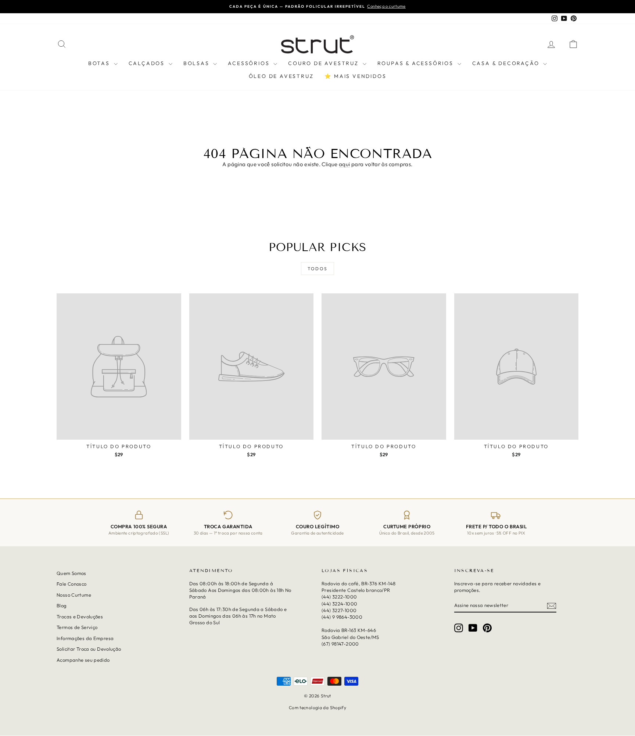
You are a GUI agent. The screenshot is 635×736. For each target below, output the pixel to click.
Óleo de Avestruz (281, 76)
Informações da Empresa (85, 638)
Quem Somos (71, 573)
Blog (62, 606)
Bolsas (197, 63)
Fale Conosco (72, 584)
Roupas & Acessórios (416, 63)
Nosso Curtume (74, 595)
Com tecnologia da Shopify (317, 707)
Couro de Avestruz (324, 63)
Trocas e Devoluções (80, 616)
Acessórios (250, 63)
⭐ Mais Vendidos (355, 76)
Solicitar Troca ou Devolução (89, 649)
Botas (100, 63)
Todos (318, 268)
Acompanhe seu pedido (83, 660)
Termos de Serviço (77, 627)
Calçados (148, 63)
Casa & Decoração (507, 63)
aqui (344, 164)
